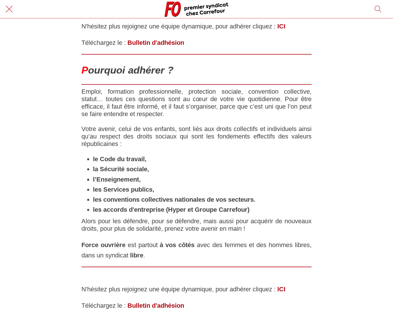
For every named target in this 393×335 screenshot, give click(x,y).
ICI (281, 26)
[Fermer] (9, 9)
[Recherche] (378, 9)
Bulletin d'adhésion (155, 42)
